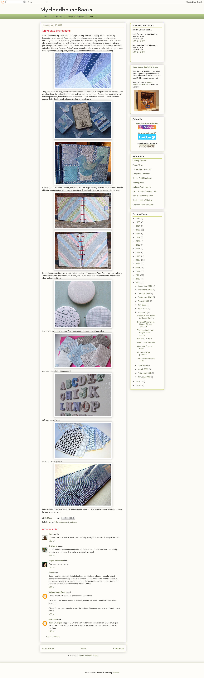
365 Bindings (57, 16)
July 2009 (142, 305)
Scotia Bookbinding (76, 16)
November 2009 (145, 290)
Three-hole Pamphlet (142, 169)
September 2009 (145, 297)
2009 (138, 283)
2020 (138, 241)
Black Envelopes (55, 623)
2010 (138, 279)
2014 (138, 264)
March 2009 (143, 369)
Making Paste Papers (142, 187)
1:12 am (52, 541)
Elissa (51, 573)
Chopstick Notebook (141, 174)
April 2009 (142, 365)
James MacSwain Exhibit (143, 83)
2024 (138, 226)
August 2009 (143, 301)
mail (60, 522)
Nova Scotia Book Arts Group (145, 67)
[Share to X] (68, 518)
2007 (138, 385)
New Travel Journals (146, 342)
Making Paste (138, 182)
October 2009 (144, 293)
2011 (138, 275)
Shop (91, 16)
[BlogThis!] (65, 518)
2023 (138, 230)
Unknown (53, 619)
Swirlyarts (53, 546)
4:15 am (52, 567)
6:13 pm (52, 587)
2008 (138, 381)
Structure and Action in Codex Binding (146, 316)
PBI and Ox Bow (144, 338)
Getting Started (139, 160)
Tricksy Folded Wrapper (143, 204)
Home (83, 648)
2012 (138, 271)
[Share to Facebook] (70, 518)
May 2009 (142, 312)
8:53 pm (52, 614)
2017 (138, 252)
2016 (138, 256)
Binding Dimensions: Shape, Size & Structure (146, 324)
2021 (138, 237)
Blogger (116, 672)
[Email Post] (58, 518)
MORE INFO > (139, 41)
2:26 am (52, 631)
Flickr (55, 522)
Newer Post (48, 648)
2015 (138, 260)
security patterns (70, 522)
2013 (138, 267)
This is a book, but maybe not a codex (145, 332)
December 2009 (145, 286)
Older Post (118, 648)
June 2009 (143, 308)
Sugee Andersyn (56, 561)
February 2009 (144, 373)
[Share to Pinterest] (73, 518)
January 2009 (144, 377)
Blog (44, 16)
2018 (138, 249)
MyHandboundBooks (66, 10)
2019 (138, 245)
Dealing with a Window (142, 200)
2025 (138, 222)
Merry (51, 534)
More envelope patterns (143, 353)
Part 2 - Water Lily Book (143, 196)
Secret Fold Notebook (142, 178)
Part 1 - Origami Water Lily (144, 191)
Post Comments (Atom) (88, 656)
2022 (138, 233)
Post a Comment (52, 637)
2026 (138, 218)
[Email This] (62, 518)
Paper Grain (138, 165)
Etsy (50, 522)
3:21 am (52, 555)
